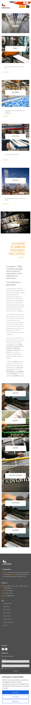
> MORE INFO (6, 72)
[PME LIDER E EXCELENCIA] (15, 478)
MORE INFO (21, 257)
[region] (15, 689)
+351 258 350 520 (8, 590)
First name (4, 659)
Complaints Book (8, 622)
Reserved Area (7, 603)
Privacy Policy (7, 616)
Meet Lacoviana (15, 25)
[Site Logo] (6, 6)
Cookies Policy (7, 619)
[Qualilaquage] (15, 506)
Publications (7, 609)
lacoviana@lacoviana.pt (9, 595)
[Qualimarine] (15, 533)
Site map (5, 625)
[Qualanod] (15, 451)
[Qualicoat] (15, 396)
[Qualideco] (15, 424)
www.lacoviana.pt (7, 574)
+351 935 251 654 (8, 593)
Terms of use (7, 612)
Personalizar (15, 697)
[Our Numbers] (15, 93)
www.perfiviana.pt (9, 576)
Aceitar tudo (15, 692)
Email (3, 663)
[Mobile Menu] (27, 6)
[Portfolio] (15, 181)
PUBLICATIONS (15, 225)
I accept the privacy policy (8, 668)
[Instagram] (27, 3)
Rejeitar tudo (15, 701)
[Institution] (15, 137)
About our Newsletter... (8, 656)
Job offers (6, 606)
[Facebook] (24, 3)
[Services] (15, 49)
